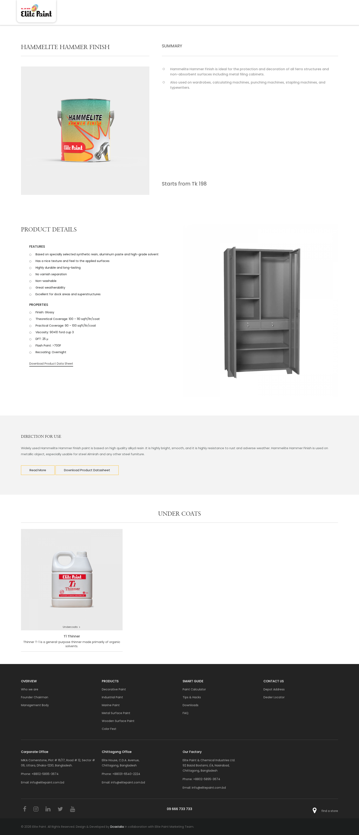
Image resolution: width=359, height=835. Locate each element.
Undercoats (71, 627)
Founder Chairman (34, 697)
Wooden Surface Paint (118, 721)
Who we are (29, 689)
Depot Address (274, 689)
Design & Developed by (100, 827)
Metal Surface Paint (116, 713)
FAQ (185, 713)
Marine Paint (111, 705)
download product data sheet (51, 364)
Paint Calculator (194, 689)
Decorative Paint (114, 689)
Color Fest (109, 729)
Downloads (190, 705)
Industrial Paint (112, 697)
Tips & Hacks (192, 697)
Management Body (35, 705)
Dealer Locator (274, 697)
